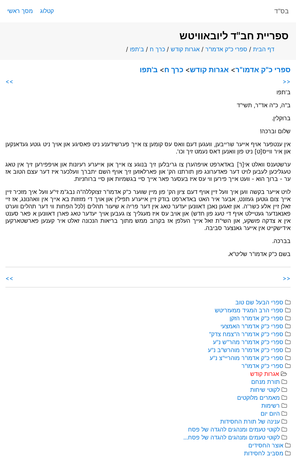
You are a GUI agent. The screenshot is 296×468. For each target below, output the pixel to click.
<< (287, 81)
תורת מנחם (265, 381)
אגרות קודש (185, 49)
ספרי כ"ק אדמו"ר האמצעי (252, 326)
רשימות (270, 405)
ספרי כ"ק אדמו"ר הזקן (256, 318)
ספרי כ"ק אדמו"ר (226, 49)
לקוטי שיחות (265, 389)
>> (9, 81)
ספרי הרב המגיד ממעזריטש (249, 310)
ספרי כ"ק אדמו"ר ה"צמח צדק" (246, 334)
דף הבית (263, 49)
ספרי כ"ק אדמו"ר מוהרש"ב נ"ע (245, 350)
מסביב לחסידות (263, 453)
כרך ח (157, 49)
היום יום (270, 413)
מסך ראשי (20, 10)
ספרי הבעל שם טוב (259, 302)
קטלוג (47, 10)
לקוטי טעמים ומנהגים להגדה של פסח (234, 429)
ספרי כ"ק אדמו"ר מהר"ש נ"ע (248, 342)
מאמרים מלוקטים (258, 397)
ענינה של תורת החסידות (250, 421)
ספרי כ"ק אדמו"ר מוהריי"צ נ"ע (246, 357)
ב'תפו (137, 49)
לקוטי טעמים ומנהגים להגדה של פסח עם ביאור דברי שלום (231, 437)
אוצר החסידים (265, 445)
